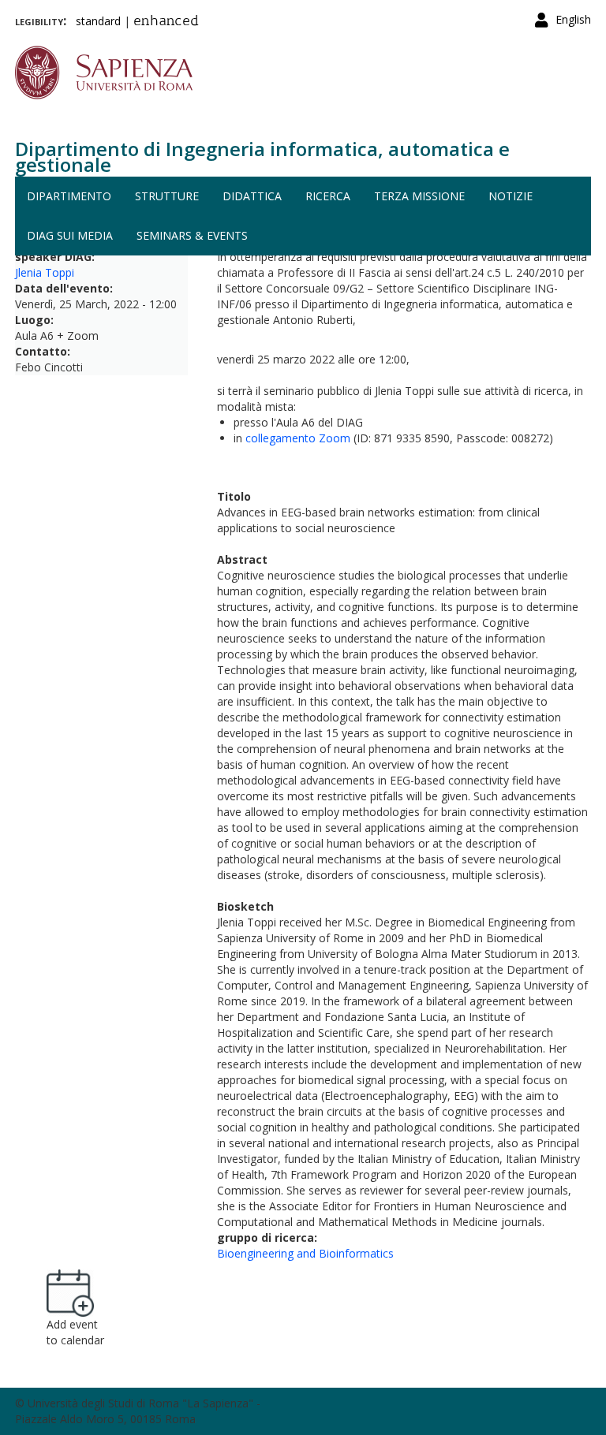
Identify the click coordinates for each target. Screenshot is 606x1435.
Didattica (252, 195)
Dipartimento (69, 195)
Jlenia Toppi (44, 272)
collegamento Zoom (297, 437)
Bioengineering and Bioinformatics (305, 1253)
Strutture (167, 195)
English (573, 19)
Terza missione (419, 195)
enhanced (166, 22)
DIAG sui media (70, 235)
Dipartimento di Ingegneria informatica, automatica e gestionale (262, 156)
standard (98, 20)
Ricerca (327, 195)
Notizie (510, 195)
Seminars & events (192, 235)
